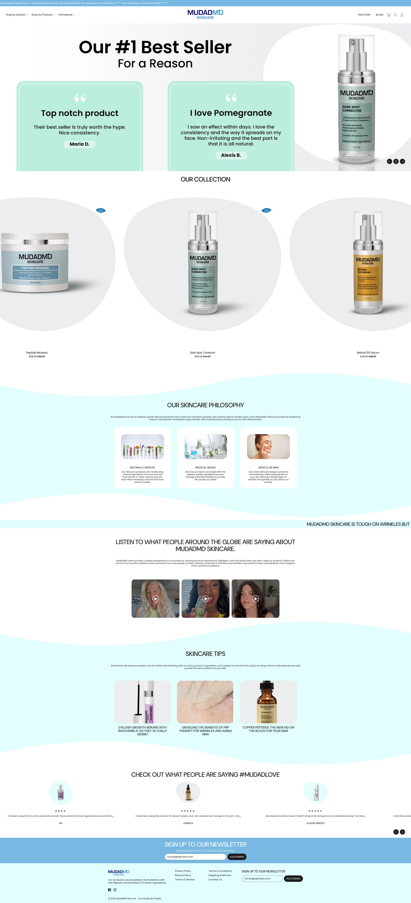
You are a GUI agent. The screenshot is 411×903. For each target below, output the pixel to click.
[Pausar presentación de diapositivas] (396, 161)
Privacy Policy (183, 871)
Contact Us (215, 879)
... (112, 815)
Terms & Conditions (220, 871)
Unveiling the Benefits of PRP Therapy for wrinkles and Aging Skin (205, 730)
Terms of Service (185, 879)
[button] (395, 15)
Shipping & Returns (219, 875)
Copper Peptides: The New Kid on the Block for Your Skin (268, 729)
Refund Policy (183, 875)
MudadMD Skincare (126, 898)
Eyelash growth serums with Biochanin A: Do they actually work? (142, 730)
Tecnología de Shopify (149, 898)
